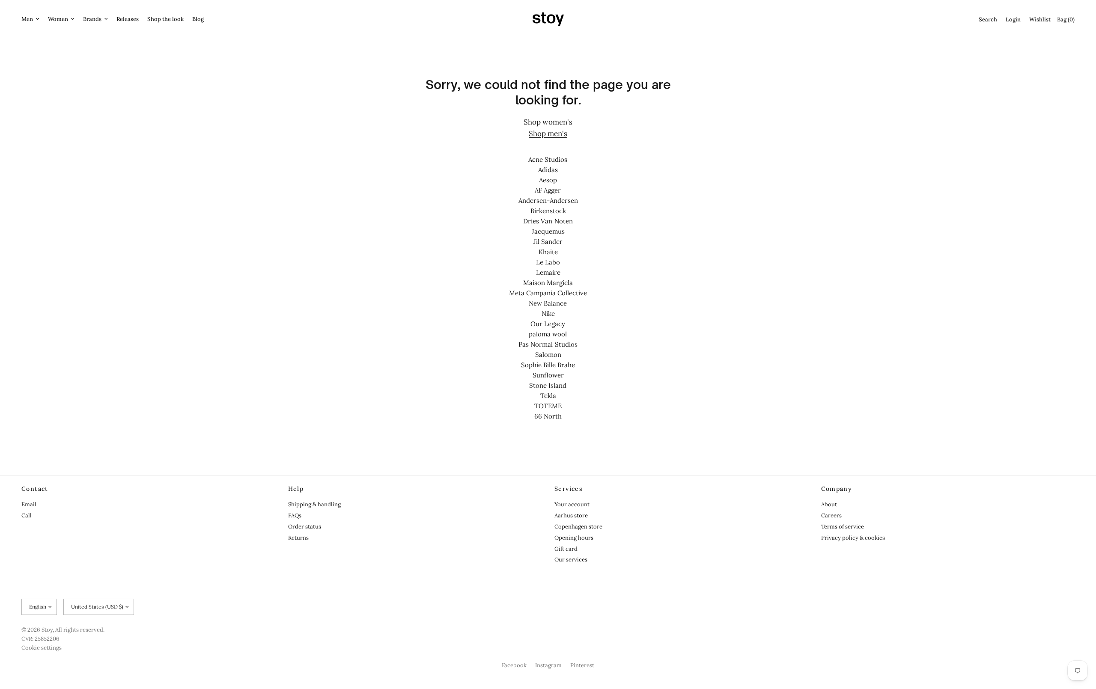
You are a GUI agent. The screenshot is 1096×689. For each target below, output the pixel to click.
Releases (127, 19)
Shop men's (548, 133)
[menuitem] (32, 19)
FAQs (294, 515)
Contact (34, 489)
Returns (298, 537)
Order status (304, 526)
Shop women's (548, 122)
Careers (831, 515)
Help (296, 489)
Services (568, 489)
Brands (92, 19)
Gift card (566, 548)
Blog (198, 19)
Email (28, 504)
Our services (570, 559)
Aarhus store (571, 515)
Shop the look (165, 19)
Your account (572, 504)
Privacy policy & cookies (853, 537)
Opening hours (573, 537)
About (829, 504)
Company (836, 489)
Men (27, 19)
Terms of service (842, 526)
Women (58, 19)
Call (26, 515)
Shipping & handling (314, 504)
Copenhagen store (578, 526)
